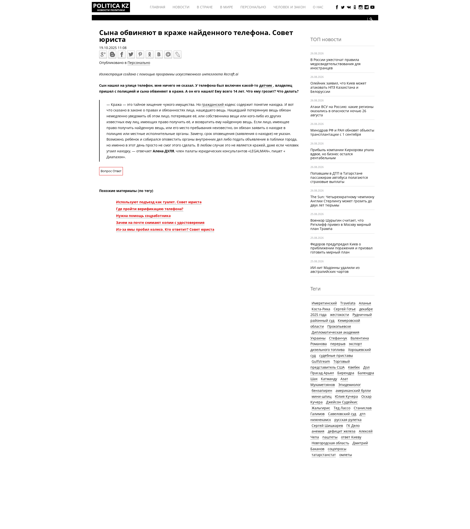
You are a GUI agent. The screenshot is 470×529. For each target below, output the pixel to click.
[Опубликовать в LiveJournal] (177, 54)
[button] (371, 19)
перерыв (337, 343)
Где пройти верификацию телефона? (149, 208)
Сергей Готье (345, 309)
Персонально (139, 62)
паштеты (330, 437)
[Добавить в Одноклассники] (149, 54)
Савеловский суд (342, 413)
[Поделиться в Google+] (103, 54)
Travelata (347, 303)
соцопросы (337, 448)
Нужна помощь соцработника (143, 215)
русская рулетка (348, 419)
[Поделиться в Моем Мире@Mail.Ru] (168, 54)
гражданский (213, 104)
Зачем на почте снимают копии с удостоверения (160, 222)
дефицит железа (341, 431)
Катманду (329, 378)
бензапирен (322, 390)
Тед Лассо (342, 408)
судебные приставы (336, 355)
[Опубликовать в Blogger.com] (112, 54)
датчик (266, 85)
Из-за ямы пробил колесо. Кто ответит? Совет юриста (165, 229)
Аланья (365, 303)
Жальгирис (321, 408)
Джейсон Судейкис (342, 402)
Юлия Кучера (346, 396)
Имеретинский (324, 303)
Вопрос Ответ (111, 171)
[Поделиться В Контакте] (159, 54)
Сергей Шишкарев (327, 425)
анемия (318, 431)
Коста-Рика (321, 309)
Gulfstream (321, 361)
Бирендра (345, 373)
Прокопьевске (339, 326)
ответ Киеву (351, 437)
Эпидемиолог (349, 384)
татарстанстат (324, 454)
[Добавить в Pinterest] (140, 54)
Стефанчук (338, 338)
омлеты (345, 454)
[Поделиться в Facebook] (122, 54)
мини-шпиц (321, 396)
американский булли (353, 390)
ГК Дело (353, 425)
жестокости (339, 314)
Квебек (354, 367)
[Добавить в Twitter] (131, 54)
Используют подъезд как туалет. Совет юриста (158, 202)
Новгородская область (330, 443)
